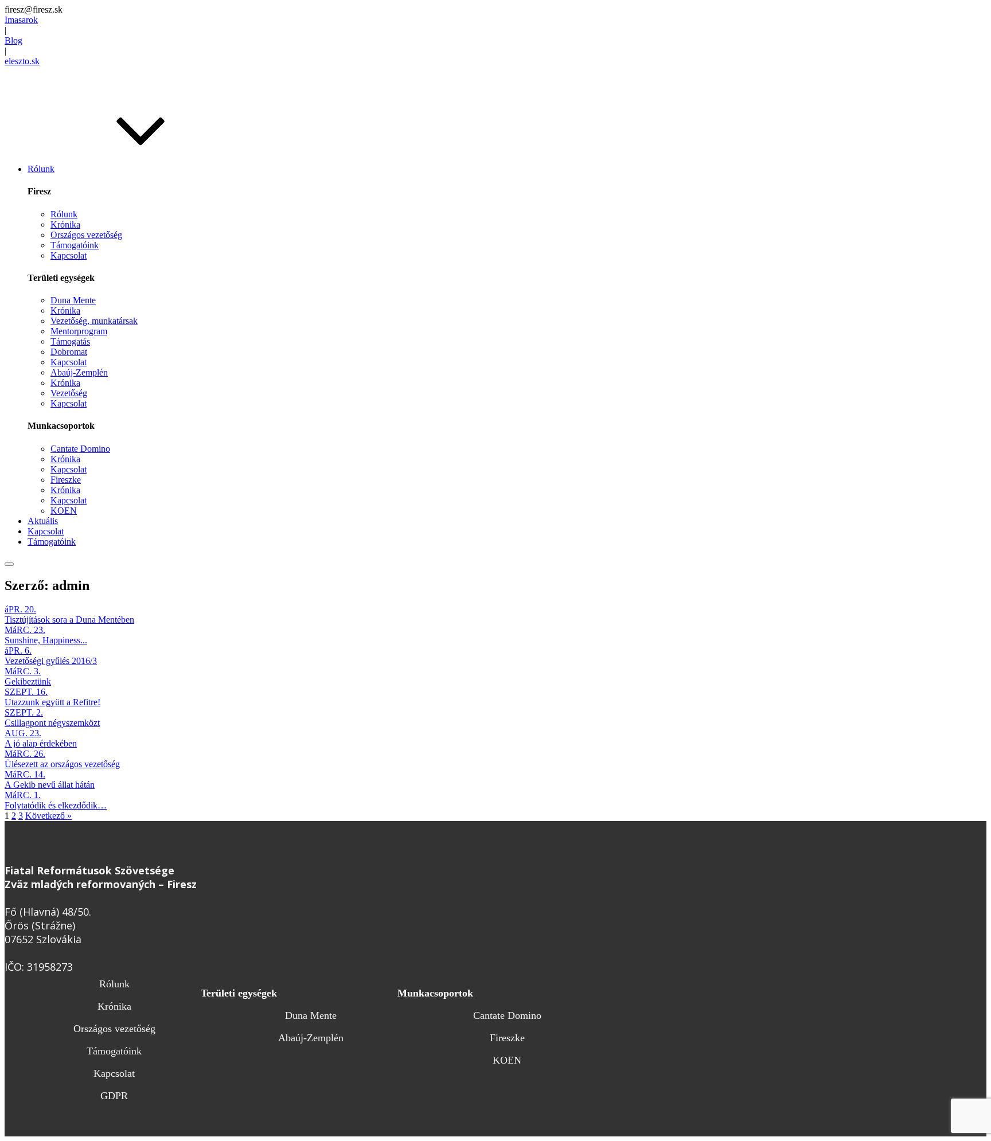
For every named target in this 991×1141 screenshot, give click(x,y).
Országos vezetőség (86, 235)
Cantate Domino (80, 449)
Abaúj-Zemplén (79, 372)
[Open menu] (9, 564)
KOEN (63, 510)
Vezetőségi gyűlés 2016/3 (51, 661)
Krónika (65, 224)
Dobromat (68, 352)
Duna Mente (73, 300)
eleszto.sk (22, 61)
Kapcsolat (68, 255)
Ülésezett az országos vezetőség (62, 764)
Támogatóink (74, 245)
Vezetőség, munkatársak (94, 321)
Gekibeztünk (28, 681)
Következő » (48, 815)
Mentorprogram (78, 331)
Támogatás (70, 341)
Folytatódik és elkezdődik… (56, 805)
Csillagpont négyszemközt (52, 723)
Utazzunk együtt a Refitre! (52, 702)
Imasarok (21, 20)
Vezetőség (68, 393)
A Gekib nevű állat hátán (50, 785)
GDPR (114, 1095)
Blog (13, 40)
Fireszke (65, 479)
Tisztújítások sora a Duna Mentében (69, 619)
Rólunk (63, 214)
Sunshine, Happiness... (46, 640)
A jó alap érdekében (41, 743)
